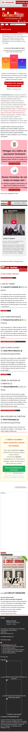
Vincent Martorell (10, 387)
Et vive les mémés (14, 60)
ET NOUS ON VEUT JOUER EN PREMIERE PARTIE (22, 64)
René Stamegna (10, 420)
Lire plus (20, 253)
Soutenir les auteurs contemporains (14, 84)
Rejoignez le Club (5, 727)
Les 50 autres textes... (20, 487)
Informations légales (6, 639)
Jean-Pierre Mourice (11, 351)
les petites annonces (21, 108)
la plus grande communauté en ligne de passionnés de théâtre (13, 112)
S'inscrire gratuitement (14, 163)
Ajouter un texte (23, 270)
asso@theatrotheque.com (7, 636)
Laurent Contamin (11, 287)
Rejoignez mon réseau (11, 625)
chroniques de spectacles (9, 110)
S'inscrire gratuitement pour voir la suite (14, 469)
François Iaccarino (11, 320)
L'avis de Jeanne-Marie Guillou (8, 613)
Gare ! (6, 62)
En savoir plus (4, 656)
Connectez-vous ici (17, 89)
